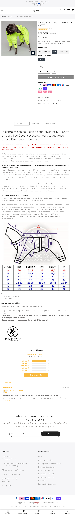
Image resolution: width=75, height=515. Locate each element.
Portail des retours (45, 477)
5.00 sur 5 (41, 354)
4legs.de (45, 98)
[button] (43, 29)
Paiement (35, 123)
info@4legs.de (45, 2)
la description (22, 123)
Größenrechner (49, 123)
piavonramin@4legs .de (14, 470)
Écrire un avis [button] (36, 375)
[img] (7, 388)
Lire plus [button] (6, 400)
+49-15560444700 (33, 2)
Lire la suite (59, 44)
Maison (3, 16)
